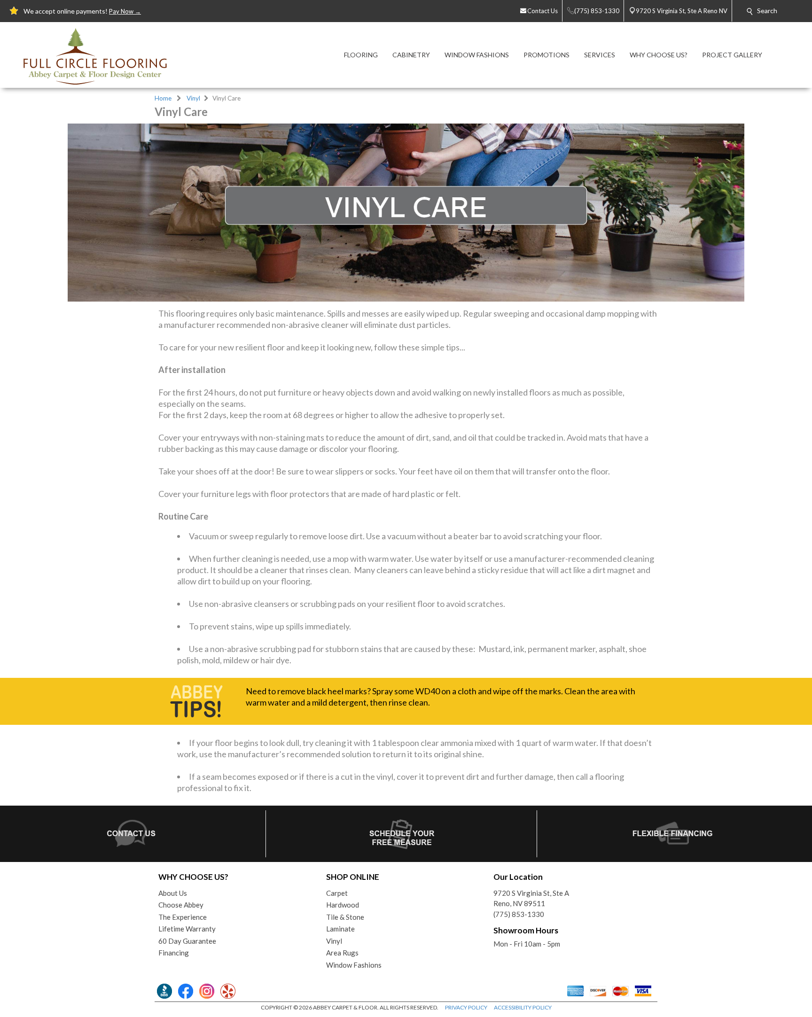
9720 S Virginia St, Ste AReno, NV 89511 (531, 898)
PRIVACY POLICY (466, 1007)
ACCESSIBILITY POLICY (523, 1007)
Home (163, 98)
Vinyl (193, 98)
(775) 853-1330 (518, 914)
